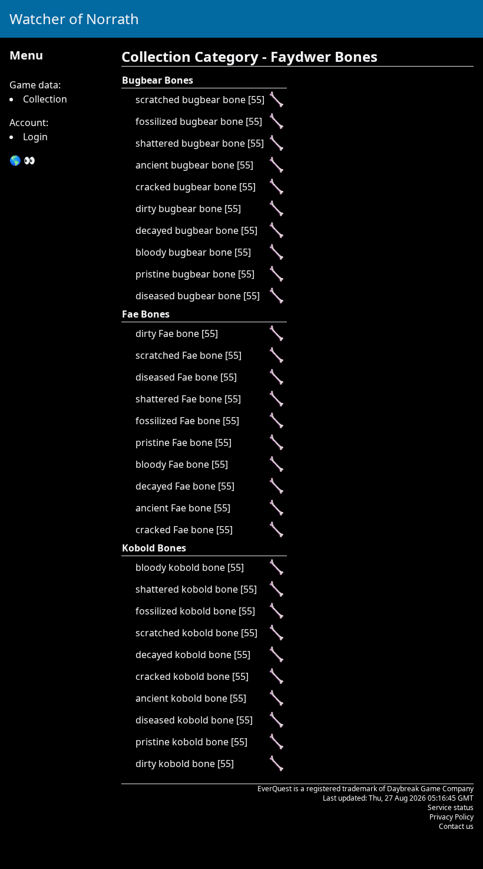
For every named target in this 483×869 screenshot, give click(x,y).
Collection (45, 98)
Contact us (456, 826)
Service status (451, 807)
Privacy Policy (451, 817)
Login (35, 136)
